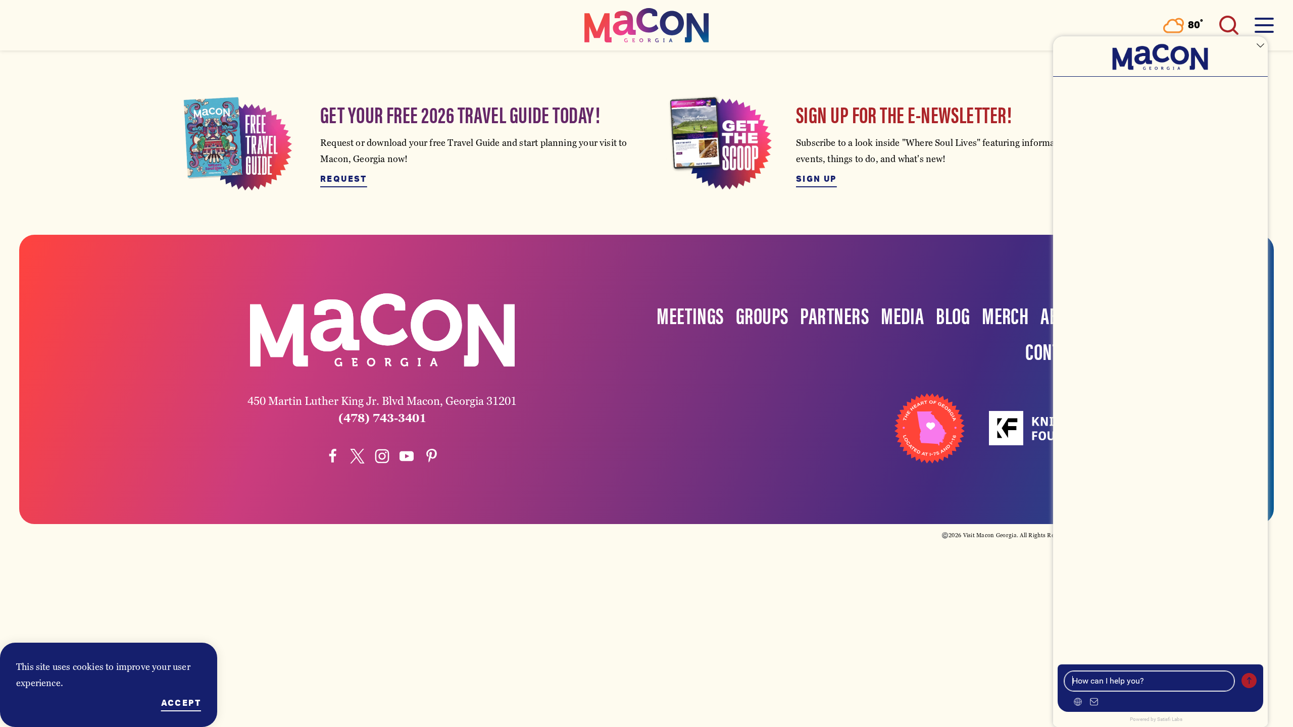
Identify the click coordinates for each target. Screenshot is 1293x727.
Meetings (690, 314)
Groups (762, 314)
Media (902, 314)
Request (343, 179)
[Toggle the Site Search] (1228, 25)
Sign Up (816, 179)
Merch (1005, 314)
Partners (834, 314)
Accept (181, 703)
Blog (953, 314)
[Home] (646, 25)
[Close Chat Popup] (1260, 46)
